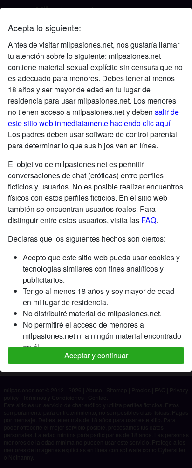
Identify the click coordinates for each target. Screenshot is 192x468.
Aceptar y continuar (96, 355)
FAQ (148, 220)
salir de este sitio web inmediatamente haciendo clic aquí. (93, 117)
